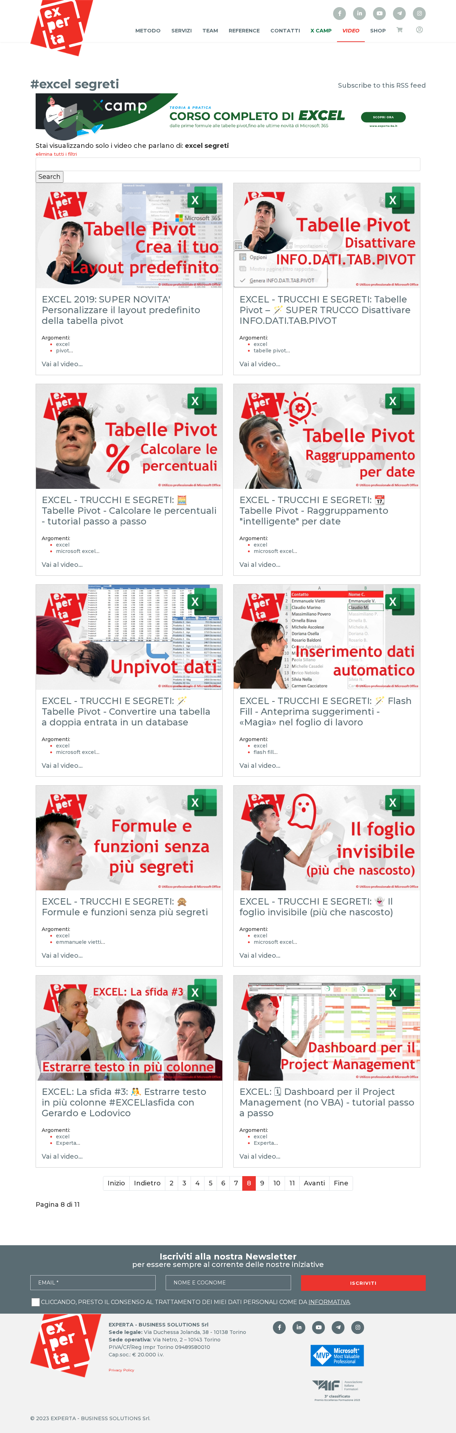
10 (276, 1183)
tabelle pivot (270, 350)
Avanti (314, 1183)
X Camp (321, 30)
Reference (244, 30)
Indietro (147, 1183)
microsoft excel (75, 551)
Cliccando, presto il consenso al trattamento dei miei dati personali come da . (196, 1302)
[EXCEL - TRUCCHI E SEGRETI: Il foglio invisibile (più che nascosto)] (327, 838)
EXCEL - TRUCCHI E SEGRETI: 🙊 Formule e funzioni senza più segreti (125, 906)
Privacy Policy (121, 1370)
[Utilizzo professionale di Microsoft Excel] (339, 13)
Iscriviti (363, 1283)
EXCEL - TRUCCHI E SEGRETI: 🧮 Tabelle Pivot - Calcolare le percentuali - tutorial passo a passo (129, 511)
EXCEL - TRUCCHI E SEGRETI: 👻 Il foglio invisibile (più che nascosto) (316, 906)
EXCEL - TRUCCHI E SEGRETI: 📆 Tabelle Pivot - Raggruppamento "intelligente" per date (313, 511)
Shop (378, 30)
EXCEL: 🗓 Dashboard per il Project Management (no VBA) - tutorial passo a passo (326, 1102)
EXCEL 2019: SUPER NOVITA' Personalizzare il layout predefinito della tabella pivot (121, 310)
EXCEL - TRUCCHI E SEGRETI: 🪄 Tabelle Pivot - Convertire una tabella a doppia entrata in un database (126, 711)
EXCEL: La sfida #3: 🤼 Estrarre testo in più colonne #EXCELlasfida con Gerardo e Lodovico (124, 1102)
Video (350, 30)
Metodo (148, 30)
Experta (66, 1143)
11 (292, 1183)
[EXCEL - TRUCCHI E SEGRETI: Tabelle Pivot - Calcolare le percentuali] (129, 436)
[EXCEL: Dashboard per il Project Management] (327, 1028)
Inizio (116, 1183)
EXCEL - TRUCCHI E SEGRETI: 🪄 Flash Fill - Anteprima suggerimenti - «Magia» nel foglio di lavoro (325, 711)
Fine (341, 1183)
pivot (62, 350)
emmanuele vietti (78, 942)
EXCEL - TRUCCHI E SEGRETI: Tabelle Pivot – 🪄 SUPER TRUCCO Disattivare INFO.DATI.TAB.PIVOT (325, 310)
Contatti (285, 30)
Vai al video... (62, 364)
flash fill (264, 752)
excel (62, 344)
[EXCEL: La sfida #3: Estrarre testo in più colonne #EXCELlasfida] (129, 1028)
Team (210, 30)
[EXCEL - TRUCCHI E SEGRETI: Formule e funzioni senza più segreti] (129, 838)
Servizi (181, 30)
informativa (329, 1302)
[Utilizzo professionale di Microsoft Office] (379, 13)
